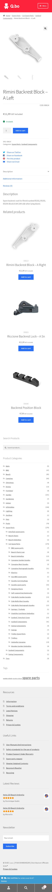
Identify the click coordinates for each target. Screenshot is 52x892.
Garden (8, 495)
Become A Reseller (14, 768)
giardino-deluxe (17, 678)
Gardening (10, 499)
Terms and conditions (15, 706)
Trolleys (14, 638)
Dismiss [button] (4, 881)
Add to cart (20, 130)
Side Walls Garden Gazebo (21, 597)
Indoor (8, 503)
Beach (8, 474)
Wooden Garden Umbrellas (21, 646)
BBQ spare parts (17, 548)
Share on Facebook (14, 155)
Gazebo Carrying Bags (19, 581)
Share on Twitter (14, 152)
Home (8, 16)
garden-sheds (7, 678)
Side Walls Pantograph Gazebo (22, 605)
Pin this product (13, 158)
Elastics (14, 572)
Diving (8, 487)
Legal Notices (12, 710)
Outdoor (9, 515)
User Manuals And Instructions (18, 744)
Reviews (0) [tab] (7, 186)
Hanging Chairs (17, 589)
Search (26, 888)
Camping (9, 478)
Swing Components (18, 626)
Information (11, 701)
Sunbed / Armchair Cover (20, 617)
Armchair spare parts (16, 532)
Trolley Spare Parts (18, 634)
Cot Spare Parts (28, 16)
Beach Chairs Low (17, 552)
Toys (7, 658)
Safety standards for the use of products (22, 749)
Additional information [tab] (12, 178)
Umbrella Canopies (18, 642)
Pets (7, 519)
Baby (8, 466)
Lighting (9, 511)
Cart (40, 886)
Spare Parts (16, 16)
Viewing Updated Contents (17, 763)
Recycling (10, 773)
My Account (8, 888)
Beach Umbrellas (14, 540)
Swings (14, 630)
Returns (9, 720)
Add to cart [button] (26, 277)
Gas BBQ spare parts (19, 577)
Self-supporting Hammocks (21, 593)
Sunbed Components (29, 144)
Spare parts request (14, 759)
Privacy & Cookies (13, 725)
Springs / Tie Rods (18, 609)
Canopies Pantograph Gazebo (22, 568)
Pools (8, 523)
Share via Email (13, 161)
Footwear (9, 491)
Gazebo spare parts (18, 585)
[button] (45, 28)
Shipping (10, 715)
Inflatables (10, 507)
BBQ (7, 470)
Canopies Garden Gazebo (20, 560)
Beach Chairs (13, 536)
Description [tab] (8, 171)
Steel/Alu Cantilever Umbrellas (22, 613)
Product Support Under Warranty (19, 754)
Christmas (10, 482)
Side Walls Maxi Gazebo (20, 601)
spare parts (31, 678)
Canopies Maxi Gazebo (19, 564)
